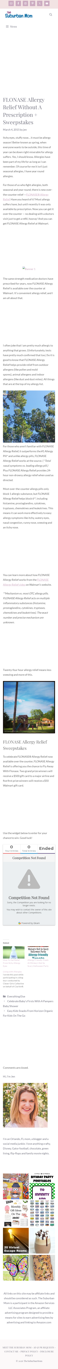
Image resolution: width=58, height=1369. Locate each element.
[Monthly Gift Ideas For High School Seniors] (16, 1214)
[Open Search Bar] (50, 15)
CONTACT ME (11, 1351)
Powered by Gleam (30, 923)
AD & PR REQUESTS (43, 1347)
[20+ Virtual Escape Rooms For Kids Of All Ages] (16, 1241)
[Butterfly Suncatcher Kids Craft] (16, 1268)
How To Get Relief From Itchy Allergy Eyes (11, 963)
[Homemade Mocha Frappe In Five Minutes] (42, 1241)
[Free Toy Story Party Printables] (42, 1187)
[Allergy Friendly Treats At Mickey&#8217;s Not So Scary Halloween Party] (38, 952)
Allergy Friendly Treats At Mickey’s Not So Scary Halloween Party (38, 963)
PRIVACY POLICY (29, 1351)
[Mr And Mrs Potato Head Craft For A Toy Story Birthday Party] (16, 1187)
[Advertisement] (29, 66)
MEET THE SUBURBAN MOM (17, 1347)
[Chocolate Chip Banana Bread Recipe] (42, 1268)
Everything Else (16, 996)
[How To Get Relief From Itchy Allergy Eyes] (14, 952)
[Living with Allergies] (15, 979)
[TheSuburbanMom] (18, 15)
